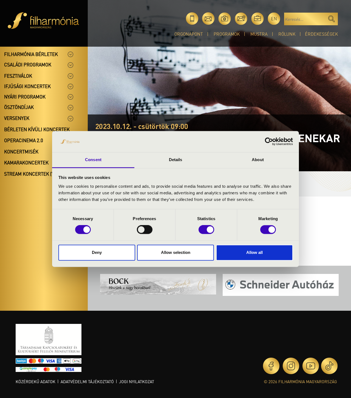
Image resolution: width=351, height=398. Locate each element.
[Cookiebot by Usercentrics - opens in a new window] (269, 142)
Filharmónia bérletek (31, 54)
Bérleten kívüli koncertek (37, 129)
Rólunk (286, 34)
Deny (97, 252)
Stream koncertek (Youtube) (38, 174)
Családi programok (27, 64)
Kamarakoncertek (26, 162)
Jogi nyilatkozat (136, 381)
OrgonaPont (188, 34)
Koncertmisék (21, 151)
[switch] (144, 229)
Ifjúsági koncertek (27, 86)
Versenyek (16, 118)
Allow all (254, 252)
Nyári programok (25, 97)
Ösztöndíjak (19, 107)
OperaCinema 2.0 (23, 140)
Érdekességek (321, 34)
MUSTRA (259, 34)
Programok (227, 34)
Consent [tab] (93, 159)
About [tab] (258, 159)
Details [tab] (175, 159)
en (274, 18)
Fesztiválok (18, 76)
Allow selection (175, 252)
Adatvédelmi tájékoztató (87, 381)
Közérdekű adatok (35, 381)
